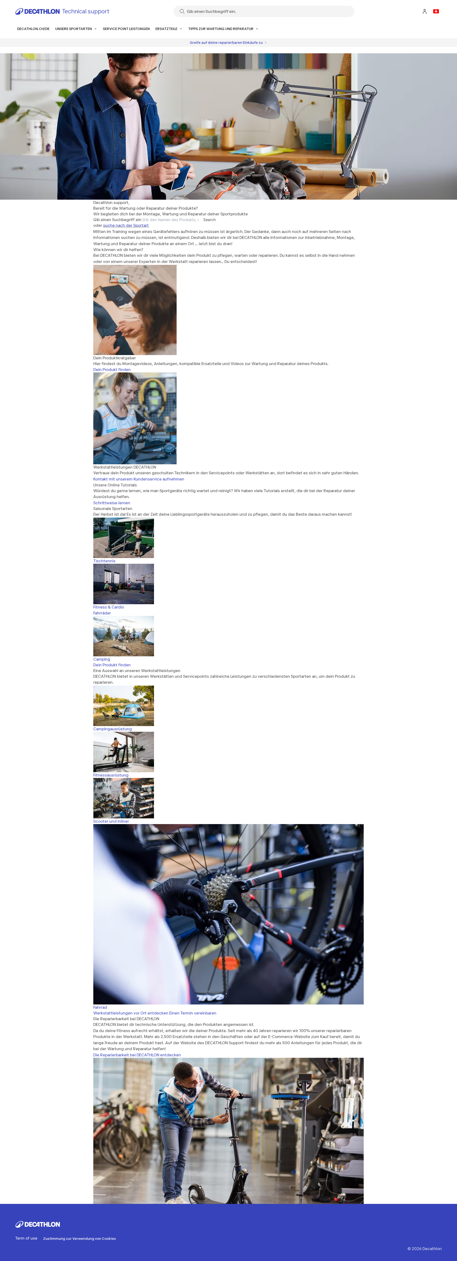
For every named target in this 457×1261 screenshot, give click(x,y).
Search (209, 219)
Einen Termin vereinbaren (192, 1013)
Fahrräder (102, 613)
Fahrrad (100, 1007)
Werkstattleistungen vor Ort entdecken (130, 1013)
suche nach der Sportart (126, 225)
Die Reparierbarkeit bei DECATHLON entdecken (137, 1055)
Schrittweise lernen (111, 502)
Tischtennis (104, 561)
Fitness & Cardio (108, 607)
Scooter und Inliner (111, 821)
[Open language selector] (436, 11)
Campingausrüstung (112, 729)
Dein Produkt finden (112, 369)
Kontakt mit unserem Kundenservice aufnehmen (138, 479)
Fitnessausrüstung (111, 775)
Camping (101, 659)
